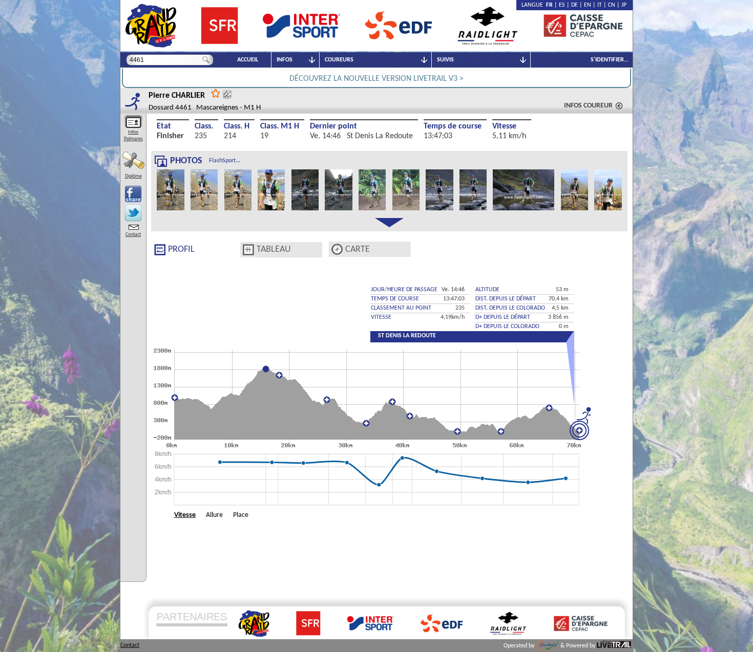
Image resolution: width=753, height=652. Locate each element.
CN (611, 5)
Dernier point (333, 126)
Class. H (236, 126)
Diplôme (133, 176)
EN (587, 5)
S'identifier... (610, 60)
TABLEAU (274, 249)
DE (574, 5)
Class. (204, 126)
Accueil (247, 60)
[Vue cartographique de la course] (337, 249)
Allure (214, 515)
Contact (133, 234)
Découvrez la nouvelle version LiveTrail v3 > (376, 79)
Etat (164, 126)
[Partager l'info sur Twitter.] (133, 213)
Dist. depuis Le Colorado (510, 308)
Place (240, 515)
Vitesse (504, 126)
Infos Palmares (133, 135)
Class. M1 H (279, 126)
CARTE (357, 249)
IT (599, 5)
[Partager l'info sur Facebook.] (133, 194)
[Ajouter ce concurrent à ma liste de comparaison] (227, 94)
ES (562, 5)
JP (623, 5)
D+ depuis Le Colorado (507, 326)
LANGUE (533, 5)
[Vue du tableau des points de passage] (248, 249)
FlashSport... (224, 161)
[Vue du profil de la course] (159, 249)
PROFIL (181, 249)
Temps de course (453, 126)
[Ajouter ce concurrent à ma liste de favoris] (215, 93)
